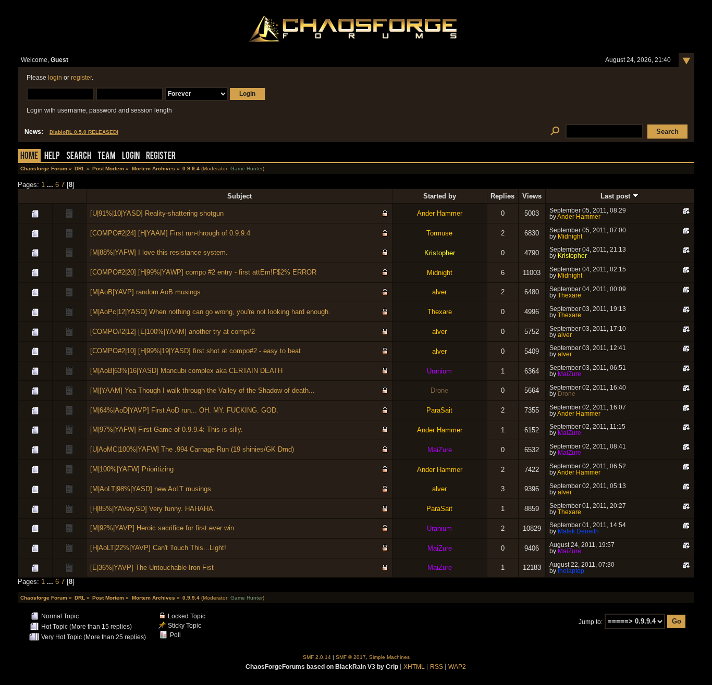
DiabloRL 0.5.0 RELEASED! (84, 132)
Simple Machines (389, 657)
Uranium (439, 371)
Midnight (570, 236)
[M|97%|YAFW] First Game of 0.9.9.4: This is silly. (166, 429)
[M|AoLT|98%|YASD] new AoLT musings (150, 489)
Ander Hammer (439, 213)
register (81, 77)
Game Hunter (246, 168)
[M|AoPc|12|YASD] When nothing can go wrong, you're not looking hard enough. (210, 312)
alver (439, 292)
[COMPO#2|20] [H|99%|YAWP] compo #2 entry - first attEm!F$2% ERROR (203, 272)
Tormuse (439, 233)
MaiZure (569, 374)
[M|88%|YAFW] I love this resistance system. (159, 252)
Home (29, 156)
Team (106, 156)
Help (52, 156)
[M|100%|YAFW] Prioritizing (132, 469)
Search (78, 156)
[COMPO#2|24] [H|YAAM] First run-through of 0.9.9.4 (170, 233)
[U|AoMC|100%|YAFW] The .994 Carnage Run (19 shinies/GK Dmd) (192, 449)
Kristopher (439, 253)
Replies (502, 196)
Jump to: (591, 621)
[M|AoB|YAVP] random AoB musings (145, 292)
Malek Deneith (578, 531)
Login (131, 156)
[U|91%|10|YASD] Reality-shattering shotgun (157, 213)
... (51, 185)
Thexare (569, 295)
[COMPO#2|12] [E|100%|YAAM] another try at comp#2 (172, 331)
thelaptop (571, 571)
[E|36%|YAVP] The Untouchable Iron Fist (152, 567)
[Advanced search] (554, 131)
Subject (239, 196)
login (55, 77)
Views (532, 196)
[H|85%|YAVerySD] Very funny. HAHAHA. (152, 509)
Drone (439, 390)
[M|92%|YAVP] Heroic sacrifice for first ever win (162, 528)
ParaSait (439, 410)
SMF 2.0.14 (317, 657)
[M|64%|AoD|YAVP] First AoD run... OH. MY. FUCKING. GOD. (184, 410)
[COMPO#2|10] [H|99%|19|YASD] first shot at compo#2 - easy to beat (195, 351)
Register (161, 156)
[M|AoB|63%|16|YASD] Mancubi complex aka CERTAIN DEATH (186, 371)
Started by (439, 196)
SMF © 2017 (351, 657)
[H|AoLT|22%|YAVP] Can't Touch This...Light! (158, 548)
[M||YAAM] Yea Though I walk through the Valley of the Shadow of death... (202, 390)
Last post (616, 196)
